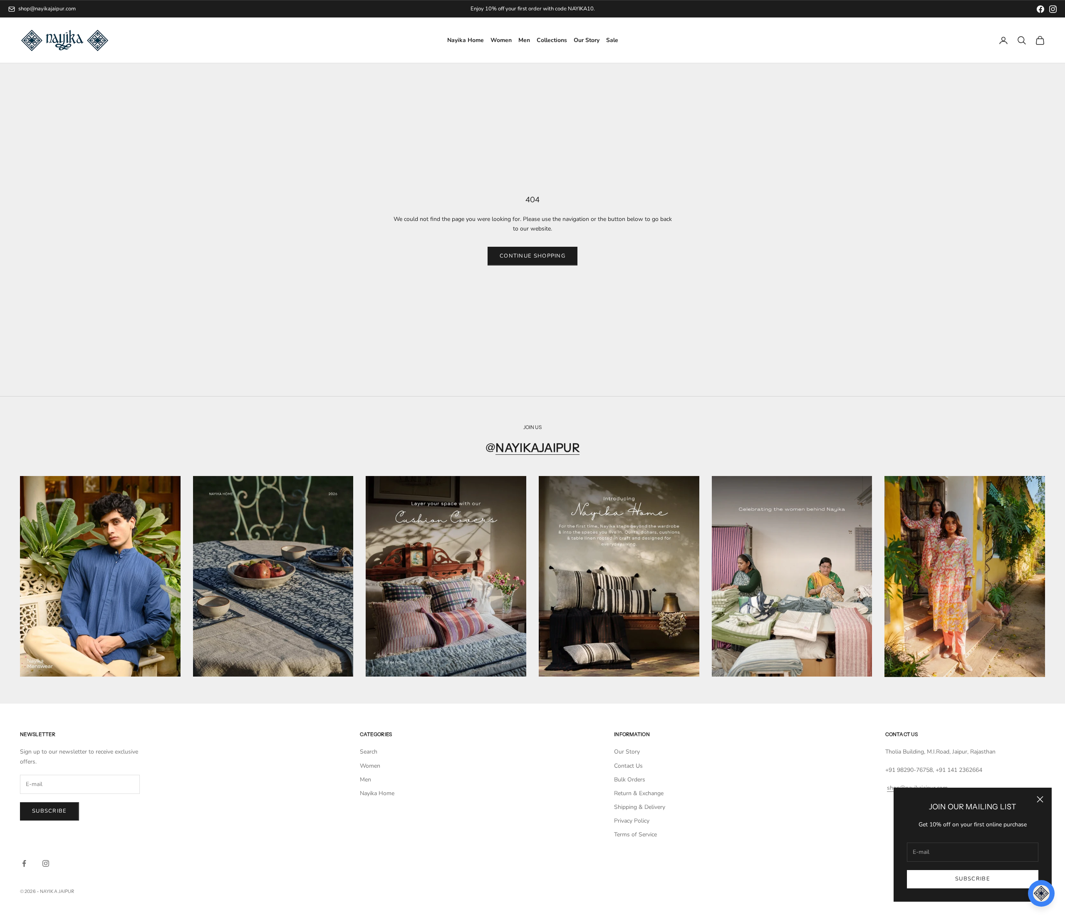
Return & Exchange (639, 793)
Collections (552, 41)
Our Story (586, 41)
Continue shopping (532, 256)
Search (368, 752)
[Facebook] (1040, 9)
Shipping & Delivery (639, 807)
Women (501, 41)
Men (524, 41)
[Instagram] (1053, 9)
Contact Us (628, 766)
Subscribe (972, 879)
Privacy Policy (631, 821)
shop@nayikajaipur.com (47, 8)
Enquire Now (566, 8)
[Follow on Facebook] (24, 863)
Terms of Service (635, 834)
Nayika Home (465, 41)
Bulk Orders (629, 780)
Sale (612, 41)
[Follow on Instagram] (46, 863)
